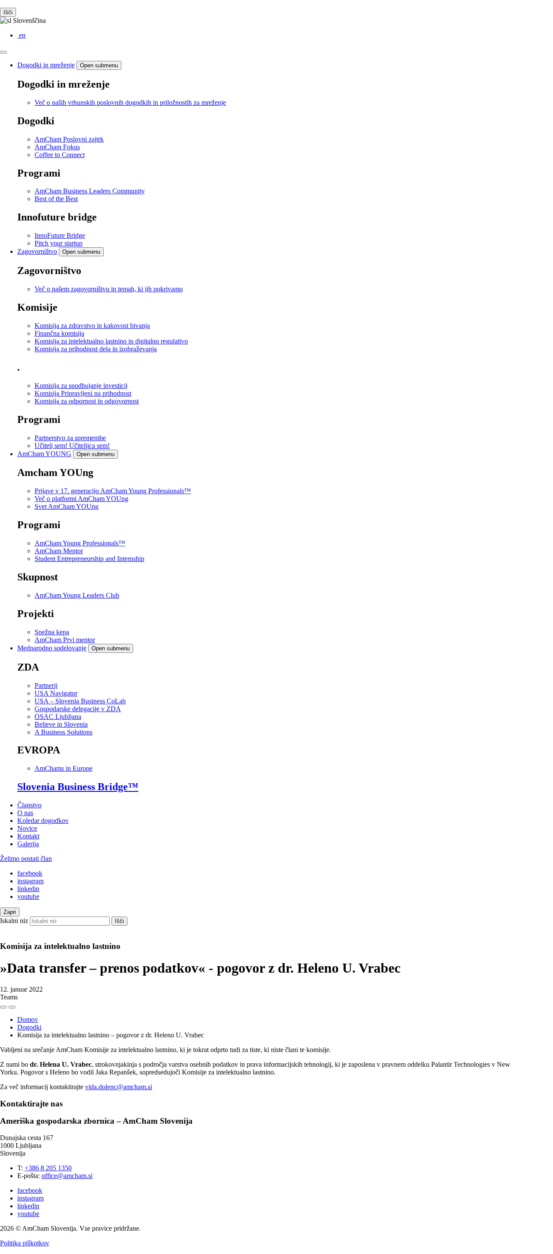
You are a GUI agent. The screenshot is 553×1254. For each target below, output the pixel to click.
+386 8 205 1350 (48, 1168)
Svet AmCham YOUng (67, 506)
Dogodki (29, 1027)
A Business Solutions (63, 732)
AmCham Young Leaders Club (77, 595)
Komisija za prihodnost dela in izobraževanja (96, 349)
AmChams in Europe (63, 768)
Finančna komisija (59, 333)
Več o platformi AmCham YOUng (81, 498)
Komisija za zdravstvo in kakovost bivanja (92, 325)
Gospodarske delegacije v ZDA (78, 708)
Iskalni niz (14, 920)
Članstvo (29, 805)
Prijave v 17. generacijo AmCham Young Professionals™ (113, 491)
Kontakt (28, 836)
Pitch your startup (59, 243)
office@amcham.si (66, 1175)
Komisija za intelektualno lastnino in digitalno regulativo (111, 341)
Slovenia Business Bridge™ (77, 786)
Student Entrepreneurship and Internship (89, 558)
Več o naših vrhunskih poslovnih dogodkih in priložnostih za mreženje (130, 102)
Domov (27, 1019)
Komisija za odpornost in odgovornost (87, 401)
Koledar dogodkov (43, 820)
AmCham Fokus (57, 147)
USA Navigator (56, 693)
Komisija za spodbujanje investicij (81, 385)
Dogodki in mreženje (46, 65)
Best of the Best (56, 198)
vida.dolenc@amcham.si (118, 1086)
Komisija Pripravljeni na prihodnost (83, 393)
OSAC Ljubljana (58, 716)
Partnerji (46, 685)
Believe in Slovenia (61, 724)
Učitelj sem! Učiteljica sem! (72, 445)
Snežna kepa (52, 632)
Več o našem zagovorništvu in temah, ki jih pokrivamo (109, 289)
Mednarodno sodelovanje (51, 648)
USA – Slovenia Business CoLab (80, 701)
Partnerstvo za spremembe (70, 437)
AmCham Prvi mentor (65, 639)
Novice (27, 828)
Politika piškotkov (24, 1243)
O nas (25, 812)
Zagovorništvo (37, 251)
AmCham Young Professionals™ (80, 543)
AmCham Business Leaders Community (90, 191)
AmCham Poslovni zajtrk (69, 139)
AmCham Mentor (59, 551)
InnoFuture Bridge (60, 235)
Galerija (28, 844)
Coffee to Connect (60, 154)
